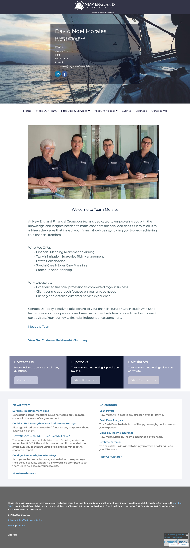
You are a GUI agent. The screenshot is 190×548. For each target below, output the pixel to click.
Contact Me (159, 110)
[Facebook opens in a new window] (65, 74)
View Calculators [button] (142, 380)
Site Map (13, 534)
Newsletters (21, 405)
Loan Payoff (106, 410)
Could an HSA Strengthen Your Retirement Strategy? (44, 423)
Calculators (108, 405)
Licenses (141, 110)
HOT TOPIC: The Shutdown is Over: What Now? (41, 436)
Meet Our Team (46, 110)
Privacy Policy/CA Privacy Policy (25, 520)
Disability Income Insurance (116, 432)
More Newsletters (24, 473)
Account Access (104, 110)
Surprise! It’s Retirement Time (30, 410)
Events (126, 110)
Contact (20, 525)
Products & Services (74, 110)
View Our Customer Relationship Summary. (58, 340)
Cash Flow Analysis (111, 420)
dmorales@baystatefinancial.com (75, 66)
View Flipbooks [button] (84, 380)
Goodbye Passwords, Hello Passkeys (34, 455)
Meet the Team (39, 326)
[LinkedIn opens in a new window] (58, 74)
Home (27, 110)
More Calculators (110, 456)
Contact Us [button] (24, 380)
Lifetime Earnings (110, 442)
